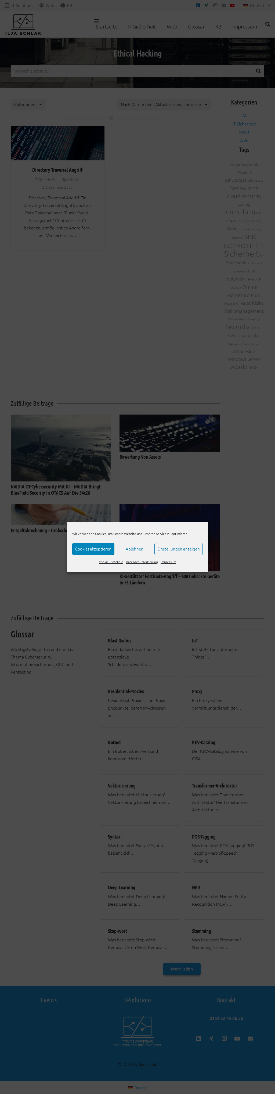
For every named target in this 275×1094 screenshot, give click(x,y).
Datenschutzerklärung (142, 562)
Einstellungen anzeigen (178, 549)
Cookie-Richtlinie (111, 562)
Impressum (168, 562)
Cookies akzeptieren (93, 549)
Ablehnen (134, 549)
